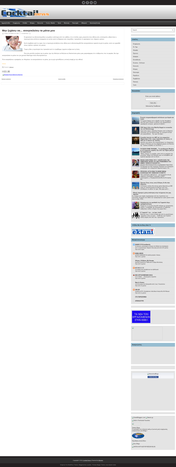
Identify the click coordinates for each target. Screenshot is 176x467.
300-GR (137, 289)
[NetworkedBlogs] (153, 374)
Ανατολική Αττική (95, 23)
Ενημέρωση (16, 23)
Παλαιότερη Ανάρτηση (118, 79)
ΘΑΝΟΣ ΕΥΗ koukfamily (142, 244)
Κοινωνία (40, 23)
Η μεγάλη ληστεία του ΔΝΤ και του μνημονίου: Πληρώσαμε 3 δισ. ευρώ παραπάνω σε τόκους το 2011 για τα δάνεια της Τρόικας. (156, 139)
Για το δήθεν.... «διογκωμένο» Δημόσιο (145, 276)
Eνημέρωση (136, 44)
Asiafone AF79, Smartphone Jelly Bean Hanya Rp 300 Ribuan (152, 291)
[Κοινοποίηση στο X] (7, 71)
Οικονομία (75, 23)
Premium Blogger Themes (98, 464)
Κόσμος (32, 23)
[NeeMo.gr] (149, 417)
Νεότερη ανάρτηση (6, 79)
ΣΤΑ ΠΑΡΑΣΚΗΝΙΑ (140, 297)
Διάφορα (11, 67)
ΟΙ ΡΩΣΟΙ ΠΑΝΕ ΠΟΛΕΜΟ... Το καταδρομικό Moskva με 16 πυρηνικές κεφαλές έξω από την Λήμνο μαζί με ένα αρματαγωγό (157, 150)
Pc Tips (135, 47)
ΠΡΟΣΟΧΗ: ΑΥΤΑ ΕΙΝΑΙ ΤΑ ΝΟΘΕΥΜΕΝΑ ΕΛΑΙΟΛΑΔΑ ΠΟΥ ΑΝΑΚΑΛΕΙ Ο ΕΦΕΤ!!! (153, 172)
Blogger (101, 460)
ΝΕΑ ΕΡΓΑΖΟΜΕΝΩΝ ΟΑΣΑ (144, 275)
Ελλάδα (25, 23)
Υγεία (59, 23)
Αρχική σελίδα (61, 79)
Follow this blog (153, 376)
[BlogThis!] (5, 71)
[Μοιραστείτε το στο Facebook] (9, 71)
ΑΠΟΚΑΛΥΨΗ (139, 301)
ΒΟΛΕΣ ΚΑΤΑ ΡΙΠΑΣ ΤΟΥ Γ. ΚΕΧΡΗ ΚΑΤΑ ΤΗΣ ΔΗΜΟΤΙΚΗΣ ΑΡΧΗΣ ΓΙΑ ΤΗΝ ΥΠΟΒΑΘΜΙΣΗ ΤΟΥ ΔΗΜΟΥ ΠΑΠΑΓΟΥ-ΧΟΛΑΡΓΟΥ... (155, 161)
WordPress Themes (73, 464)
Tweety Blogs (136, 427)
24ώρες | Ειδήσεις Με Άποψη (144, 260)
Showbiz (135, 50)
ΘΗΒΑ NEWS (139, 253)
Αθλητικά (84, 23)
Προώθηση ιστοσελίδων (139, 441)
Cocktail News (87, 460)
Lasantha (89, 464)
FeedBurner (156, 106)
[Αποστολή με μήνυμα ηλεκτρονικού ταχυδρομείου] (3, 71)
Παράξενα (136, 75)
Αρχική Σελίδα (6, 23)
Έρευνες (135, 53)
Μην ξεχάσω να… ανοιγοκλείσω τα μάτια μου (28, 30)
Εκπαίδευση (136, 59)
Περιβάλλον (136, 78)
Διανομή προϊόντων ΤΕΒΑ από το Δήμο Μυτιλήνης (149, 262)
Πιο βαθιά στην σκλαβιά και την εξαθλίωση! (146, 269)
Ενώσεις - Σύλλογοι (139, 63)
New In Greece (139, 282)
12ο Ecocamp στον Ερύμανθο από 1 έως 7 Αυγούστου (150, 284)
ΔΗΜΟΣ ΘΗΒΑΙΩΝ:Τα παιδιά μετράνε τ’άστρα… (148, 255)
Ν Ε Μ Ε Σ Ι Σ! (139, 268)
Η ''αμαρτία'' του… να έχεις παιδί (150, 212)
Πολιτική (66, 23)
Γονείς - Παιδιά (50, 23)
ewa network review (111, 464)
